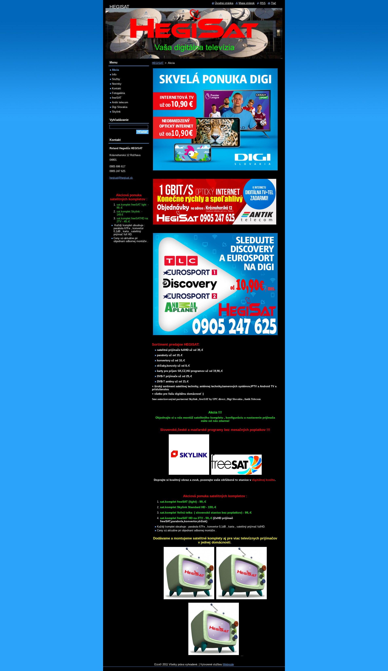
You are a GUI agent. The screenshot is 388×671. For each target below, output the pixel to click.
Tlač (273, 3)
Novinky (116, 83)
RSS (263, 3)
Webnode (228, 664)
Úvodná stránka (224, 3)
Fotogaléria (118, 93)
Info (114, 74)
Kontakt (116, 88)
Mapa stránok (247, 3)
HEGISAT (157, 62)
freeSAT (116, 97)
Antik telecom (120, 102)
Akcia (115, 69)
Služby (116, 79)
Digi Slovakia (119, 107)
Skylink (116, 111)
